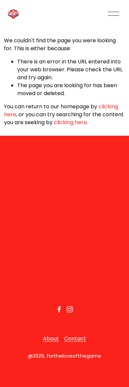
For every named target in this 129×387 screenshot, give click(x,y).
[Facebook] (59, 309)
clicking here (70, 122)
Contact (75, 338)
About (51, 338)
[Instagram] (69, 309)
